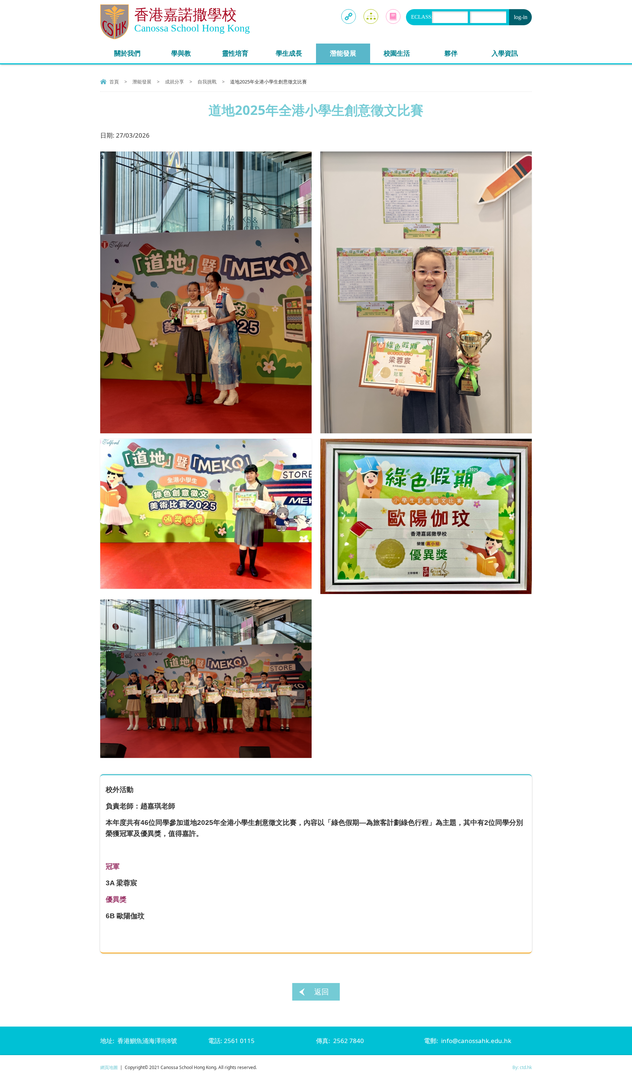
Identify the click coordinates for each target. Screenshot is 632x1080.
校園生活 (397, 53)
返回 (321, 992)
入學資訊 (505, 53)
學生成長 (289, 53)
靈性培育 (235, 53)
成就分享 (174, 81)
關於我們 (127, 53)
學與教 (181, 53)
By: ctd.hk (522, 1067)
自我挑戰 (207, 81)
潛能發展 (343, 53)
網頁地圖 (109, 1067)
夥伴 (451, 53)
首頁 (114, 81)
